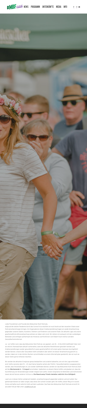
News (43, 179)
